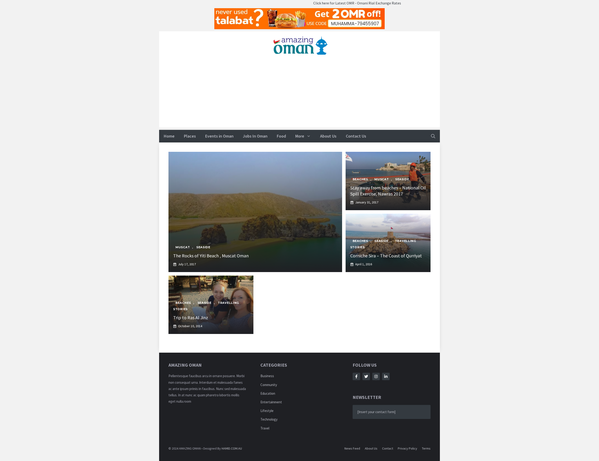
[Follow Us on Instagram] (376, 376)
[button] (433, 136)
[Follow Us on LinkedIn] (386, 376)
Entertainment (271, 402)
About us (371, 448)
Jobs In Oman (255, 136)
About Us (328, 136)
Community (268, 385)
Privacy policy (407, 448)
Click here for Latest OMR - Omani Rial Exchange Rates (340, 3)
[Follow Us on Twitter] (366, 376)
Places (190, 136)
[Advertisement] (299, 95)
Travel (264, 428)
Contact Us (356, 136)
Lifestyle (267, 410)
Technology (269, 419)
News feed (352, 448)
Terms (426, 448)
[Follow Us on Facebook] (356, 376)
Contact (387, 448)
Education (267, 393)
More (299, 136)
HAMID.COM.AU (232, 448)
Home (169, 136)
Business (267, 376)
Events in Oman (219, 136)
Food (281, 136)
